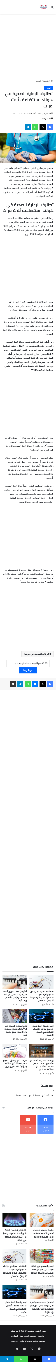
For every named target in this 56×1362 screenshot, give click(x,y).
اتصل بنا (14, 1336)
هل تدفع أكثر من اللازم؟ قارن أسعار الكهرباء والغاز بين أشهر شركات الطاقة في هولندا (14, 1235)
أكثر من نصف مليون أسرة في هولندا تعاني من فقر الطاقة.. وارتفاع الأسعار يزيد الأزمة (15, 996)
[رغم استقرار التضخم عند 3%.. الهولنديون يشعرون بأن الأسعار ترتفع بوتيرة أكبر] (14, 1016)
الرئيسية (47, 81)
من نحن (14, 1341)
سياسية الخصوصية (28, 1336)
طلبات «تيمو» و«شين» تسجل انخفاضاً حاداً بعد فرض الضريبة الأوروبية (43, 1233)
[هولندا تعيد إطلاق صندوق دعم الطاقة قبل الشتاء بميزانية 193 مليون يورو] (14, 1051)
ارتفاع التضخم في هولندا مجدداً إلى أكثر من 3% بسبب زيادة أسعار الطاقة (42, 1269)
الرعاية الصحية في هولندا (36, 653)
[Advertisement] (28, 43)
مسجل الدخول (34, 1095)
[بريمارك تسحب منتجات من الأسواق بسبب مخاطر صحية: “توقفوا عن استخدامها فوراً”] (41, 1051)
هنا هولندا (14, 1331)
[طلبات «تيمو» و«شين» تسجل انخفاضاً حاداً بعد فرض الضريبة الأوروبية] (42, 1220)
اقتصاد (38, 81)
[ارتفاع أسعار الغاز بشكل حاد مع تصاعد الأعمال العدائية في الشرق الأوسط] (41, 1016)
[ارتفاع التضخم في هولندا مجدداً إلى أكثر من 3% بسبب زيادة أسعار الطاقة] (42, 1256)
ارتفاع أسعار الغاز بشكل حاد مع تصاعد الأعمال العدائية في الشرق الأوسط (43, 1030)
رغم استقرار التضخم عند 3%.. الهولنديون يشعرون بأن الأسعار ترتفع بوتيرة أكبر (15, 1030)
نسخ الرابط (28, 670)
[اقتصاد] (43, 7)
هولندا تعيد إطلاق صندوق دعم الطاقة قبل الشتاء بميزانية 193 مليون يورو (15, 1063)
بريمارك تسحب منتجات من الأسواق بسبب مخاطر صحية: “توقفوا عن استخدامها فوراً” (42, 1065)
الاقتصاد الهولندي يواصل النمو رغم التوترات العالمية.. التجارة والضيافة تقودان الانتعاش (42, 996)
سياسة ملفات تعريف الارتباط (32, 1341)
